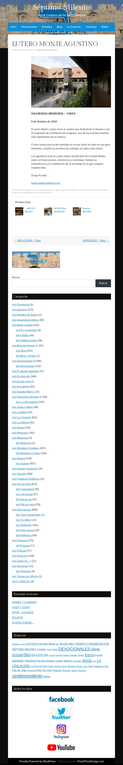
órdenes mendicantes (42, 192)
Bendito (43, 644)
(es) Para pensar (21, 509)
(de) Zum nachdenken (28, 515)
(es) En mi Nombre (26, 330)
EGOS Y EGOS (21, 607)
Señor (46, 676)
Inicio (13, 26)
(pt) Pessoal (22, 545)
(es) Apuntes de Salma (25, 315)
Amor (23, 644)
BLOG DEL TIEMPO (73, 643)
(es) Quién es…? (21, 561)
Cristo (49, 650)
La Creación (74, 26)
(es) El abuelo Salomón (25, 371)
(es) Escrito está (21, 381)
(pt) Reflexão (23, 535)
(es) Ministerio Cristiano (25, 448)
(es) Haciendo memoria (43, 190)
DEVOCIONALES (74, 649)
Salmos (74, 670)
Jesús (87, 660)
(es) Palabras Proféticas (25, 479)
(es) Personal (19, 540)
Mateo (51, 666)
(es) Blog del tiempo (23, 345)
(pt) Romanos (23, 571)
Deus (55, 649)
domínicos (74, 190)
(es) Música (18, 458)
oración (79, 666)
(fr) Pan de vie (24, 499)
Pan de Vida (19, 670)
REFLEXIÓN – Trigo (27, 240)
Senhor (82, 670)
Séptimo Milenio (61, 7)
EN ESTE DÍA (40, 655)
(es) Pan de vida (21, 484)
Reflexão (66, 670)
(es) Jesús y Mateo (22, 407)
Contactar (91, 26)
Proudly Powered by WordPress (37, 761)
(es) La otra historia (27, 402)
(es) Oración (19, 473)
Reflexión (57, 670)
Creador (41, 649)
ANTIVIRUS (32, 644)
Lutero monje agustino (22, 192)
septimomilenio (27, 675)
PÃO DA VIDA (44, 670)
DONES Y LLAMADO (24, 602)
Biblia (105, 26)
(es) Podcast (19, 550)
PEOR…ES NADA (22, 612)
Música (71, 666)
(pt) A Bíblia (22, 335)
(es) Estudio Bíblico (23, 391)
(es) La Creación (21, 417)
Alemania (16, 644)
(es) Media (18, 427)
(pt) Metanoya (23, 443)
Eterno (89, 655)
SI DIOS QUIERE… (23, 622)
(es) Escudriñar (20, 386)
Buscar (16, 277)
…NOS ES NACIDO (30, 210)
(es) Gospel (22, 463)
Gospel (98, 655)
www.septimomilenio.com (45, 183)
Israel (59, 660)
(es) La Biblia (19, 412)
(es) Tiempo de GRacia (25, 576)
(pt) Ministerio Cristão (28, 453)
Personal (31, 670)
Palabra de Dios (101, 666)
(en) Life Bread (24, 494)
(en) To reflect (23, 520)
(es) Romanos (20, 566)
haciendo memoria (100, 190)
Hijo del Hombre (45, 661)
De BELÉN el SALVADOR (60, 210)
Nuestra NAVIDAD (86, 210)
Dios (27, 655)
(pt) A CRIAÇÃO (21, 581)
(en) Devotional (20, 304)
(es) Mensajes (20, 432)
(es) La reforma (20, 422)
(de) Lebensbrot (25, 489)
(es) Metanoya (20, 438)
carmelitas (64, 190)
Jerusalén (76, 661)
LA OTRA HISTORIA (39, 666)
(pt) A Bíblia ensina (26, 340)
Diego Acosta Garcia (47, 50)
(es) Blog (21, 350)
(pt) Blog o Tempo (26, 356)
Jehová (67, 660)
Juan (94, 661)
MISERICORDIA (60, 666)
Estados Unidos (76, 655)
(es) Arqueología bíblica (25, 320)
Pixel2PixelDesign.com (90, 761)
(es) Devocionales (22, 361)
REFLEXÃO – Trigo (96, 240)
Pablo (85, 666)
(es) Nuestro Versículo (24, 468)
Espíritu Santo (62, 655)
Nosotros (47, 26)
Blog (59, 26)
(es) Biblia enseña (22, 325)
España (52, 655)
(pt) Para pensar (25, 530)
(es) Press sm (20, 556)
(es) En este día (21, 376)
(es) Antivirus (19, 309)
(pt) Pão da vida (25, 504)
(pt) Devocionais (25, 366)
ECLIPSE (17, 617)
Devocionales (29, 26)
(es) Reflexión (24, 525)
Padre (90, 666)
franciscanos (85, 190)
